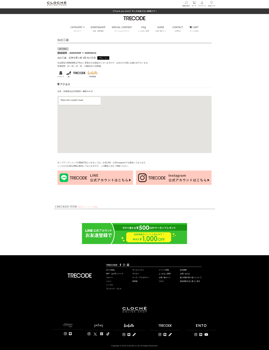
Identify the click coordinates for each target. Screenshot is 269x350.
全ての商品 (110, 270)
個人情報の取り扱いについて (191, 277)
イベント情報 (164, 270)
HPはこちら (103, 58)
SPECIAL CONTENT (122, 27)
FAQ (143, 27)
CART (195, 27)
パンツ (108, 281)
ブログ (161, 281)
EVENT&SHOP (98, 27)
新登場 (134, 281)
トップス (109, 285)
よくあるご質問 (165, 274)
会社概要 (183, 270)
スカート (109, 277)
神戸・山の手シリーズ (114, 274)
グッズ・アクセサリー (140, 277)
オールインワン (138, 270)
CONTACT (177, 27)
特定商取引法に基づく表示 (190, 281)
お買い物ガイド (165, 277)
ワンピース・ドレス (113, 289)
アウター (135, 274)
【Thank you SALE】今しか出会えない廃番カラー (134, 11)
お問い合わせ (185, 274)
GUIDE (160, 27)
